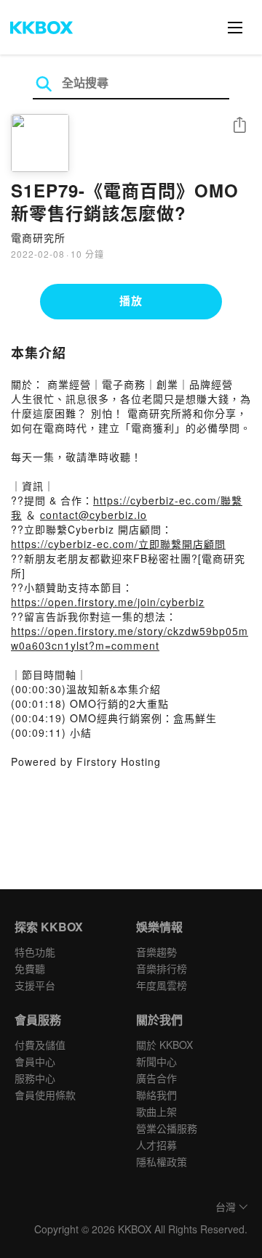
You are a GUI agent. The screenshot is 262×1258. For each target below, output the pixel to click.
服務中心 (35, 1078)
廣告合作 (156, 1078)
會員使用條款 (45, 1094)
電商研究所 (38, 237)
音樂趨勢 (156, 951)
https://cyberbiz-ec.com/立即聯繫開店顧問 (118, 543)
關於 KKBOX (164, 1044)
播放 (131, 301)
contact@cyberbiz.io (93, 514)
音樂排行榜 (161, 968)
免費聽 (30, 968)
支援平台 (35, 985)
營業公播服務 (166, 1128)
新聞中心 (156, 1061)
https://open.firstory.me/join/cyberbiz (108, 602)
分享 (239, 126)
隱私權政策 (161, 1161)
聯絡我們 (156, 1094)
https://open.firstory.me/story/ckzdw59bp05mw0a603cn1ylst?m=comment (129, 638)
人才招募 (156, 1144)
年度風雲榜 (161, 985)
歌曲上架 (156, 1111)
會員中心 (35, 1061)
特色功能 (35, 951)
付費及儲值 (40, 1044)
